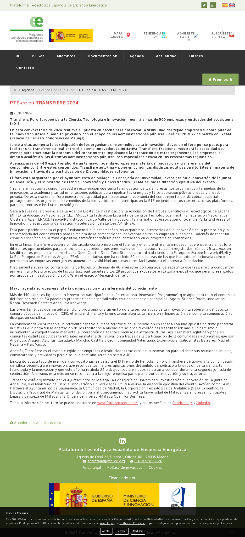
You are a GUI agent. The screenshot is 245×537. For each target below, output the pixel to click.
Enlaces (196, 56)
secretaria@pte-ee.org (106, 461)
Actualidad (166, 56)
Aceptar (106, 531)
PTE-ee (38, 56)
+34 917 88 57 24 (148, 461)
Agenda (136, 56)
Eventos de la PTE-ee (56, 90)
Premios (220, 79)
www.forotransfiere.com (117, 403)
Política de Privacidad (132, 523)
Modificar (138, 531)
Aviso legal (92, 467)
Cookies (155, 467)
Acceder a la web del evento (37, 423)
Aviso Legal (107, 523)
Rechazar (122, 531)
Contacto (25, 67)
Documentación (102, 56)
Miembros (66, 56)
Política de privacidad (125, 467)
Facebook (181, 403)
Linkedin (203, 403)
